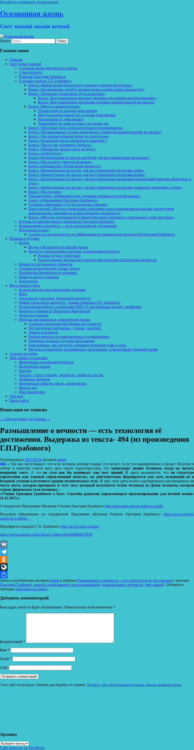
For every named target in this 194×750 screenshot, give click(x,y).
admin (61, 460)
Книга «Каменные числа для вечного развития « (67, 140)
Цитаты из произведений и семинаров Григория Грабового (67, 221)
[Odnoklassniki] (97, 559)
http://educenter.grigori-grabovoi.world (134, 506)
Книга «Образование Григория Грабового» (63, 200)
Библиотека (28, 281)
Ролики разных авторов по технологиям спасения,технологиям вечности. (97, 260)
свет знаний (154, 585)
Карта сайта (19, 400)
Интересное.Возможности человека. (48, 273)
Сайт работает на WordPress (22, 748)
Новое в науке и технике (39, 277)
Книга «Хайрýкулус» (45, 153)
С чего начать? (31, 72)
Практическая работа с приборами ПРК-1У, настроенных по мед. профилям (80, 307)
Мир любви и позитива (28, 358)
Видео (24, 243)
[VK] (97, 544)
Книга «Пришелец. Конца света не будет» (62, 149)
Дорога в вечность (43, 332)
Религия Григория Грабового (42, 77)
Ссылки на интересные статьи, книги (49, 268)
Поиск (5, 41)
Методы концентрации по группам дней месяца (76, 115)
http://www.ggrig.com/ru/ (80, 526)
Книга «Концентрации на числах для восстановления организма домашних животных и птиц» (105, 187)
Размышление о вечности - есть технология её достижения (124, 580)
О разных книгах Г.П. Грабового (45, 81)
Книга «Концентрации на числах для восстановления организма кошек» (87, 175)
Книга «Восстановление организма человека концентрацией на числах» (96, 102)
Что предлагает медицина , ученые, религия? (64, 328)
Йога (23, 294)
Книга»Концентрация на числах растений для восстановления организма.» (89, 158)
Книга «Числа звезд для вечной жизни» (60, 162)
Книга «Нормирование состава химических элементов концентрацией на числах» (95, 132)
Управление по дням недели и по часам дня (73, 123)
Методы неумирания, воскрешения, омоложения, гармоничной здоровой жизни (93, 349)
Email (6, 659)
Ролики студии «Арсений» (59, 256)
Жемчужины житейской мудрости (46, 362)
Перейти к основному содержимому (29, 2)
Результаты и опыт (34, 230)
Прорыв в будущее (24, 239)
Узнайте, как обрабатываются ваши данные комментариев (134, 685)
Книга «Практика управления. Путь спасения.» (66, 94)
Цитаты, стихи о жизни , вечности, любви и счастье (61, 375)
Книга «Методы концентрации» (54, 106)
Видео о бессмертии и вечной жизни (58, 247)
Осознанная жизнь (31, 13)
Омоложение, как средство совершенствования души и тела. (77, 345)
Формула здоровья (33, 315)
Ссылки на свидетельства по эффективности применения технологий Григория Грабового (101, 234)
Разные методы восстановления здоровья (52, 290)
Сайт (4, 667)
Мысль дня (28, 388)
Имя (5, 650)
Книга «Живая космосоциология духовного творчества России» (80, 85)
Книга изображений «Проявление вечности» (64, 166)
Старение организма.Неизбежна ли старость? (65, 324)
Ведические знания (34, 366)
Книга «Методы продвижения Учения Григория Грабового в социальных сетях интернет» (101, 217)
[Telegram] (97, 552)
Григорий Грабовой (16, 585)
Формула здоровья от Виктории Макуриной (54, 311)
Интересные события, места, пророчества (52, 383)
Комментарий (12, 642)
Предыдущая (13, 419)
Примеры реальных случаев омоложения (61, 341)
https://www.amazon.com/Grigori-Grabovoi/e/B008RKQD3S (46, 534)
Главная (15, 60)
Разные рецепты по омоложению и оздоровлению (68, 337)
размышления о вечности (122, 585)
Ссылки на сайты (23, 354)
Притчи (25, 371)
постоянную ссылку (31, 589)
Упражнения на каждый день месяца (67, 111)
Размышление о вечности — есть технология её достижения (67, 226)
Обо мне (16, 396)
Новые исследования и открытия (45, 264)
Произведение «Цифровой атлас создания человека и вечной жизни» (84, 196)
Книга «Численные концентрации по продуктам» (68, 136)
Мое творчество (32, 392)
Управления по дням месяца (60, 119)
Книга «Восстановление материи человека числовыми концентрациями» (97, 98)
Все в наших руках (24, 285)
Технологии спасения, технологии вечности (55, 298)
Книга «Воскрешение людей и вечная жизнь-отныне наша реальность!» (86, 89)
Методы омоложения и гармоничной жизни (54, 319)
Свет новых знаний (25, 64)
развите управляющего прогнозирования (67, 585)
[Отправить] (97, 574)
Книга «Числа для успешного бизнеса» (60, 145)
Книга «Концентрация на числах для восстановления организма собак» (86, 170)
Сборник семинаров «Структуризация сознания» (68, 204)
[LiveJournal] (97, 567)
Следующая (38, 419)
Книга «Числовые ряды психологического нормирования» (75, 128)
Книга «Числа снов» (45, 192)
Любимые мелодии (34, 379)
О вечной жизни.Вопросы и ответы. (48, 68)
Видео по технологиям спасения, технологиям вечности (73, 251)
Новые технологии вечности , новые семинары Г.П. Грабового (69, 302)
